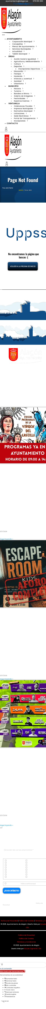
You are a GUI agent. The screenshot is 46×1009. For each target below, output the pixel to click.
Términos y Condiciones (26, 942)
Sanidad (30, 872)
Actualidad (11, 860)
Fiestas (9, 868)
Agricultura (31, 860)
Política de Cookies (26, 921)
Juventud (30, 870)
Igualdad (30, 868)
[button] (3, 35)
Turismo (10, 877)
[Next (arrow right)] (3, 1005)
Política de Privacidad (28, 884)
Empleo (30, 865)
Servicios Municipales (14, 875)
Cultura (9, 863)
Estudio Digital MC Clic (32, 948)
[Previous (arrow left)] (1, 1005)
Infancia (10, 870)
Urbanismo (31, 877)
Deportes (30, 863)
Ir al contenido (6, 968)
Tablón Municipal (33, 875)
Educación (11, 865)
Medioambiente (12, 872)
